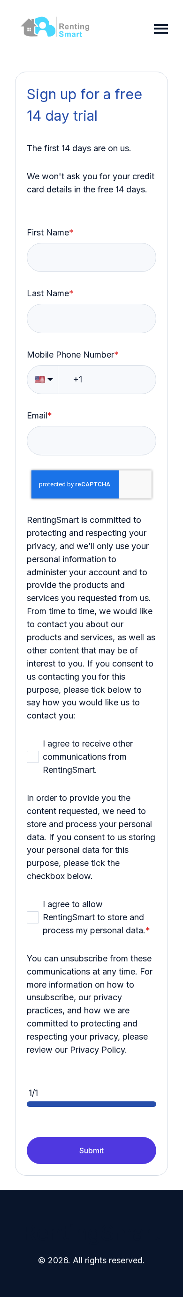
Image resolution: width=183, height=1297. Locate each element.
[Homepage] (55, 28)
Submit (91, 1150)
